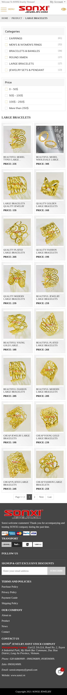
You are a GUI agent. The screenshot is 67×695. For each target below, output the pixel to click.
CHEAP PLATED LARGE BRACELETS (15, 483)
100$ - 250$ (17, 101)
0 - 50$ (13, 89)
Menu (11, 9)
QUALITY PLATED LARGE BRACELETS (14, 251)
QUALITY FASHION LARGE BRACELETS (47, 251)
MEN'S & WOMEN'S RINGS (25, 44)
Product (6, 620)
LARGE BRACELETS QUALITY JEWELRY (14, 204)
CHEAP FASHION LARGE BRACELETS (49, 483)
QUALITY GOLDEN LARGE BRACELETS (47, 204)
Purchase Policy (10, 586)
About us (6, 615)
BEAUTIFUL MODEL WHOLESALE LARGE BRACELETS (47, 158)
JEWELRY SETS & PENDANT (26, 70)
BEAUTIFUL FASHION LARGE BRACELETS (15, 390)
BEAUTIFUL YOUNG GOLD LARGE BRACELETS (14, 344)
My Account (56, 1)
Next (41, 497)
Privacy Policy (9, 592)
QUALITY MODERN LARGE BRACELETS (14, 297)
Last (50, 497)
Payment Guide (10, 597)
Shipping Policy (10, 603)
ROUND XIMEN (18, 57)
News (5, 626)
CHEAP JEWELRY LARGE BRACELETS (16, 437)
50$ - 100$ (16, 95)
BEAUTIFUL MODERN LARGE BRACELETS (47, 390)
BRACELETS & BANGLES (24, 51)
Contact (6, 631)
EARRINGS (15, 38)
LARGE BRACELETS (21, 63)
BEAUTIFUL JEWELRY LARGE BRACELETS (48, 297)
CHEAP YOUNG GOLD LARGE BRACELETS (47, 437)
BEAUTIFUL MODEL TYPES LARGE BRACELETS (14, 158)
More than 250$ (19, 108)
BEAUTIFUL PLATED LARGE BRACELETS (47, 344)
